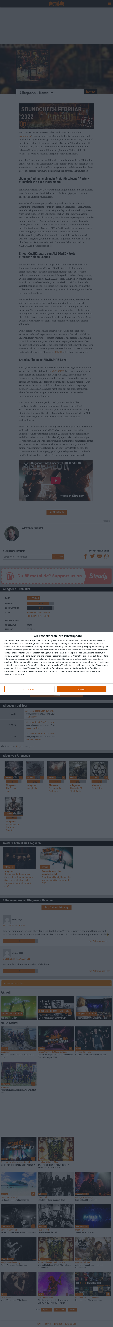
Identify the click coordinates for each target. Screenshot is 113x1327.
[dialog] (56, 663)
